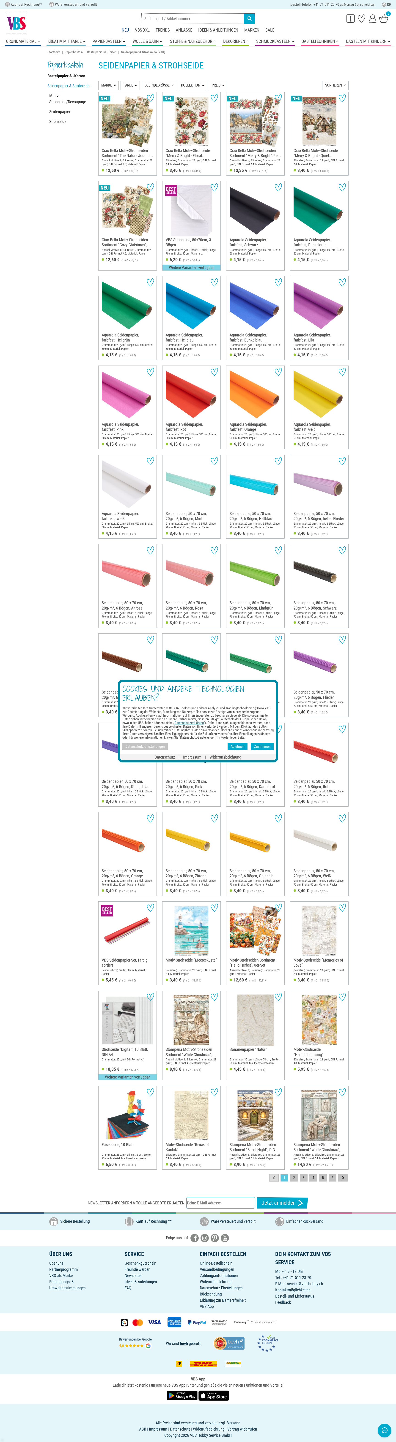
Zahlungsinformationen (219, 1275)
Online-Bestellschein (216, 1263)
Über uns (56, 1263)
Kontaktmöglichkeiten (293, 1290)
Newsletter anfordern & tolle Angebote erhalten (136, 1203)
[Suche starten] (249, 18)
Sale (269, 30)
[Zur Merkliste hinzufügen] (150, 98)
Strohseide (57, 121)
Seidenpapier (59, 111)
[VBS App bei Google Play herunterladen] (182, 1395)
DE (389, 5)
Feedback (283, 1302)
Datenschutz (165, 756)
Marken (251, 30)
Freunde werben (137, 1269)
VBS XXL (142, 30)
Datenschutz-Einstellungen (221, 1287)
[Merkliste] (361, 18)
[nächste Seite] (343, 1178)
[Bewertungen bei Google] (135, 1343)
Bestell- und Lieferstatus (294, 1296)
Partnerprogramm (63, 1269)
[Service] (350, 18)
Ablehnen (238, 746)
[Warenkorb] (383, 18)
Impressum (192, 756)
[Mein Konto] (372, 18)
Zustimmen (262, 746)
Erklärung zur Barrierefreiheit (223, 1300)
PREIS (216, 85)
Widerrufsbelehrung (215, 1281)
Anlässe (184, 30)
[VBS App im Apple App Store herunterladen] (213, 1395)
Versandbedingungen (217, 1269)
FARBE (128, 85)
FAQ (128, 1287)
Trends (163, 30)
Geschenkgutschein (140, 1263)
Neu (125, 30)
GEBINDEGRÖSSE (157, 85)
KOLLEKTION (190, 85)
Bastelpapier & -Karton (101, 52)
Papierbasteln (74, 52)
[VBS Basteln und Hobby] (16, 22)
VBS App (207, 1306)
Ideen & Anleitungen (218, 30)
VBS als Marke (61, 1275)
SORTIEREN (333, 85)
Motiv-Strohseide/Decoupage (67, 98)
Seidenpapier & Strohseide (68, 85)
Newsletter (133, 1275)
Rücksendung (211, 1294)
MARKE (106, 85)
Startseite (53, 52)
